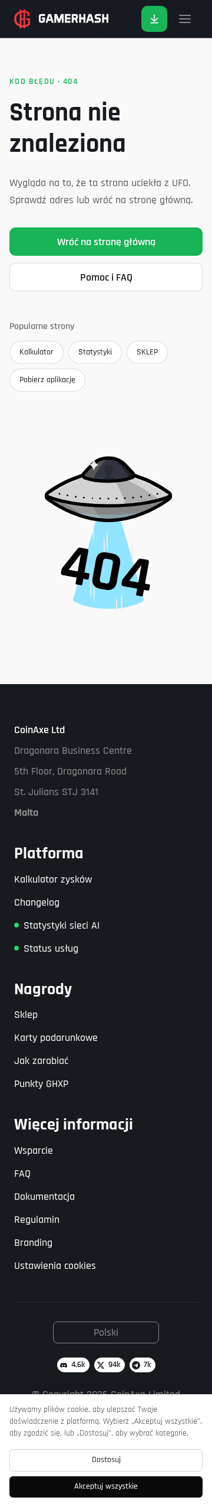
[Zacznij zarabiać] (154, 19)
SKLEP (147, 352)
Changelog (36, 902)
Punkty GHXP (41, 1084)
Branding (33, 1242)
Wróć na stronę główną (106, 242)
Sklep (26, 1014)
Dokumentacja (44, 1196)
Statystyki (95, 352)
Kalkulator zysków (53, 879)
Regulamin (36, 1219)
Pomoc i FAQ (106, 277)
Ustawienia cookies (55, 1265)
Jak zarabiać (41, 1060)
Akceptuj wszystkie (106, 1486)
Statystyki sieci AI (62, 925)
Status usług (51, 948)
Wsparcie (33, 1150)
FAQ (22, 1173)
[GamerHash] (61, 18)
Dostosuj (106, 1459)
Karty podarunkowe (56, 1037)
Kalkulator (36, 352)
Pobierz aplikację (47, 380)
